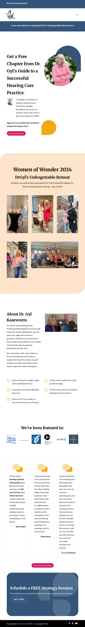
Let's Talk (18, 599)
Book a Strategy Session (17, 3)
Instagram (72, 623)
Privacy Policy (11, 624)
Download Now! (16, 133)
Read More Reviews (42, 565)
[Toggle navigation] (77, 14)
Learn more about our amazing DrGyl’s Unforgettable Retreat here (42, 25)
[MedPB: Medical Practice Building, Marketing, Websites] (27, 624)
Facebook (69, 623)
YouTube (76, 623)
